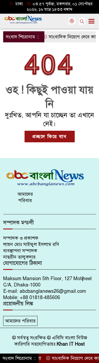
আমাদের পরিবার (25, 197)
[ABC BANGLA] (49, 177)
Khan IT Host (71, 344)
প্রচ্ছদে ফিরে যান (49, 136)
